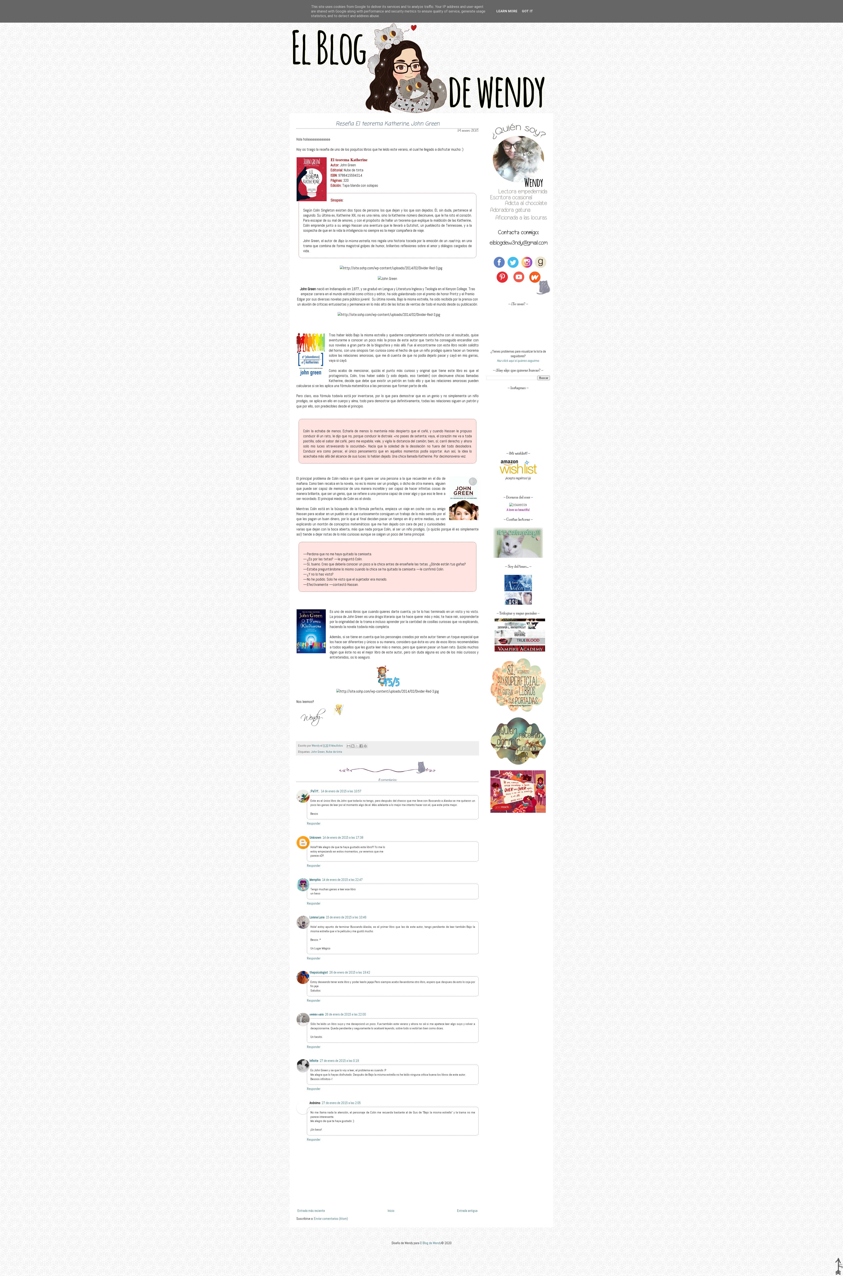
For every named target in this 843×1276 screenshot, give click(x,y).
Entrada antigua (467, 1211)
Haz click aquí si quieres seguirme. (518, 360)
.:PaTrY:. (314, 791)
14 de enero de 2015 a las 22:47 (342, 880)
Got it (527, 11)
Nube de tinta (334, 752)
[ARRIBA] (839, 1266)
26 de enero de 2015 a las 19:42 (349, 972)
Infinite (314, 1061)
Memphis (315, 880)
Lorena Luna (317, 917)
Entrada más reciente (311, 1211)
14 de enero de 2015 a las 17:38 (342, 837)
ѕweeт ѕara (317, 1014)
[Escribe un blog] (353, 746)
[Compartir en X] (357, 746)
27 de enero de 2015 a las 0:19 (339, 1061)
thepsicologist (319, 972)
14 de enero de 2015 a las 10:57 (341, 791)
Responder (313, 823)
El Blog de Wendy (430, 1243)
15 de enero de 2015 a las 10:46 (346, 917)
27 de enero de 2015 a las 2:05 (341, 1103)
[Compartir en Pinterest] (365, 746)
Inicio (391, 1211)
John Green (318, 752)
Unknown (315, 837)
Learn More (506, 11)
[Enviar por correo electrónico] (348, 746)
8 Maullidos (336, 746)
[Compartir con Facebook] (361, 746)
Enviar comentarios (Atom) (331, 1218)
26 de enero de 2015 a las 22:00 (345, 1014)
